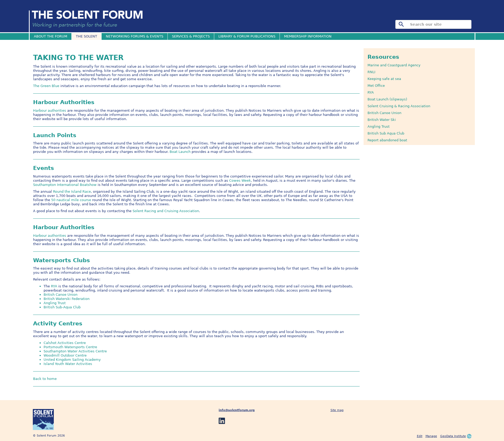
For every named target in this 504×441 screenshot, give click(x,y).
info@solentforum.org (237, 410)
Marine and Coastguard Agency (394, 65)
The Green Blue (46, 86)
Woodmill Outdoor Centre (65, 355)
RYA (371, 92)
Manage (431, 436)
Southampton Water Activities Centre (75, 351)
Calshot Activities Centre (65, 343)
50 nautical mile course (71, 200)
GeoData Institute (453, 436)
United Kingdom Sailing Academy (72, 360)
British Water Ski (382, 120)
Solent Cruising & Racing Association (399, 106)
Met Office (376, 86)
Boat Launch (180, 152)
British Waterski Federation (67, 299)
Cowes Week (240, 180)
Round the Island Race (72, 191)
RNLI (371, 72)
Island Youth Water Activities (68, 364)
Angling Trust (379, 126)
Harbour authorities (49, 110)
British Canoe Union (384, 113)
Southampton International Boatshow (65, 185)
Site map (337, 410)
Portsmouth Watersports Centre (70, 347)
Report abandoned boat (387, 140)
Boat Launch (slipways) (387, 99)
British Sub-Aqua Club (62, 307)
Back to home (45, 379)
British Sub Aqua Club (386, 133)
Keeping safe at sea (384, 79)
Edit (419, 436)
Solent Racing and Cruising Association (166, 211)
